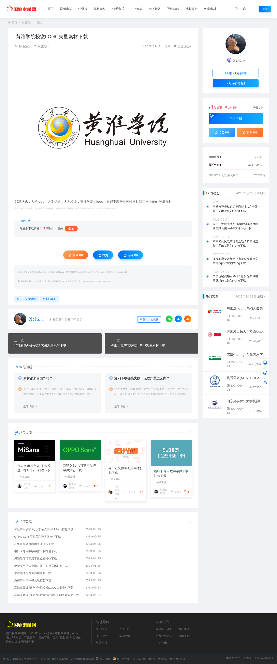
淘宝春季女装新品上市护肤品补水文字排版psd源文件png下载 (235, 261)
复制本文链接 (151, 319)
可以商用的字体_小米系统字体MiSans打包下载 (34, 468)
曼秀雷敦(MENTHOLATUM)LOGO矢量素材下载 (246, 378)
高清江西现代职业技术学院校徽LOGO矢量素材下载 (46, 595)
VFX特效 (155, 9)
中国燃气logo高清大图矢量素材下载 (246, 308)
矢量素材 (210, 9)
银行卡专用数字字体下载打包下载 (171, 473)
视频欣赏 (192, 9)
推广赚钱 (184, 629)
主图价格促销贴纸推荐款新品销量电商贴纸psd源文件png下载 (235, 278)
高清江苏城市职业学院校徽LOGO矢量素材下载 (43, 587)
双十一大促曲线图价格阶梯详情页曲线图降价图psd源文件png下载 (235, 226)
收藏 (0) (77, 255)
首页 (50, 9)
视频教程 (173, 9)
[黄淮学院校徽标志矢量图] (103, 128)
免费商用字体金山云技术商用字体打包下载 (41, 565)
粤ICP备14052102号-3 (171, 658)
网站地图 (104, 658)
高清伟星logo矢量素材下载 (246, 355)
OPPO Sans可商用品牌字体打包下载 (79, 468)
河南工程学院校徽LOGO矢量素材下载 (138, 345)
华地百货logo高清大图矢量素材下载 (40, 345)
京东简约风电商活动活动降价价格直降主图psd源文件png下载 (235, 243)
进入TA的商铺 (237, 73)
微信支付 (184, 635)
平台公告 (124, 629)
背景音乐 (118, 9)
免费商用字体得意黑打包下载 (32, 580)
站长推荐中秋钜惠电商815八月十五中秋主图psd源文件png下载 (236, 208)
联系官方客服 (237, 83)
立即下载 (235, 118)
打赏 (105, 255)
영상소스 (24, 46)
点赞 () (132, 255)
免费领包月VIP (165, 635)
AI (223, 9)
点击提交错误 (230, 175)
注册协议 (101, 635)
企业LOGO (49, 299)
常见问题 (101, 642)
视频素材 (66, 9)
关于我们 (101, 629)
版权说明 (124, 635)
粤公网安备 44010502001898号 (136, 658)
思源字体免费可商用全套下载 (32, 573)
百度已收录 (185, 46)
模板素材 (100, 9)
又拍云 (239, 658)
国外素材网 (26, 281)
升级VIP (258, 107)
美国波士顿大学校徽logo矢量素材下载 (246, 331)
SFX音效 (137, 9)
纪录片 (82, 9)
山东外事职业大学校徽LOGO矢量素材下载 (246, 401)
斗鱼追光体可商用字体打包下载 (125, 470)
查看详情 (28, 406)
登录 (265, 9)
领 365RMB (163, 629)
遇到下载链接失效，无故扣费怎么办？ (142, 378)
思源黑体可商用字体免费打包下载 (35, 558)
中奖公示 (161, 642)
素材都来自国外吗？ (38, 378)
